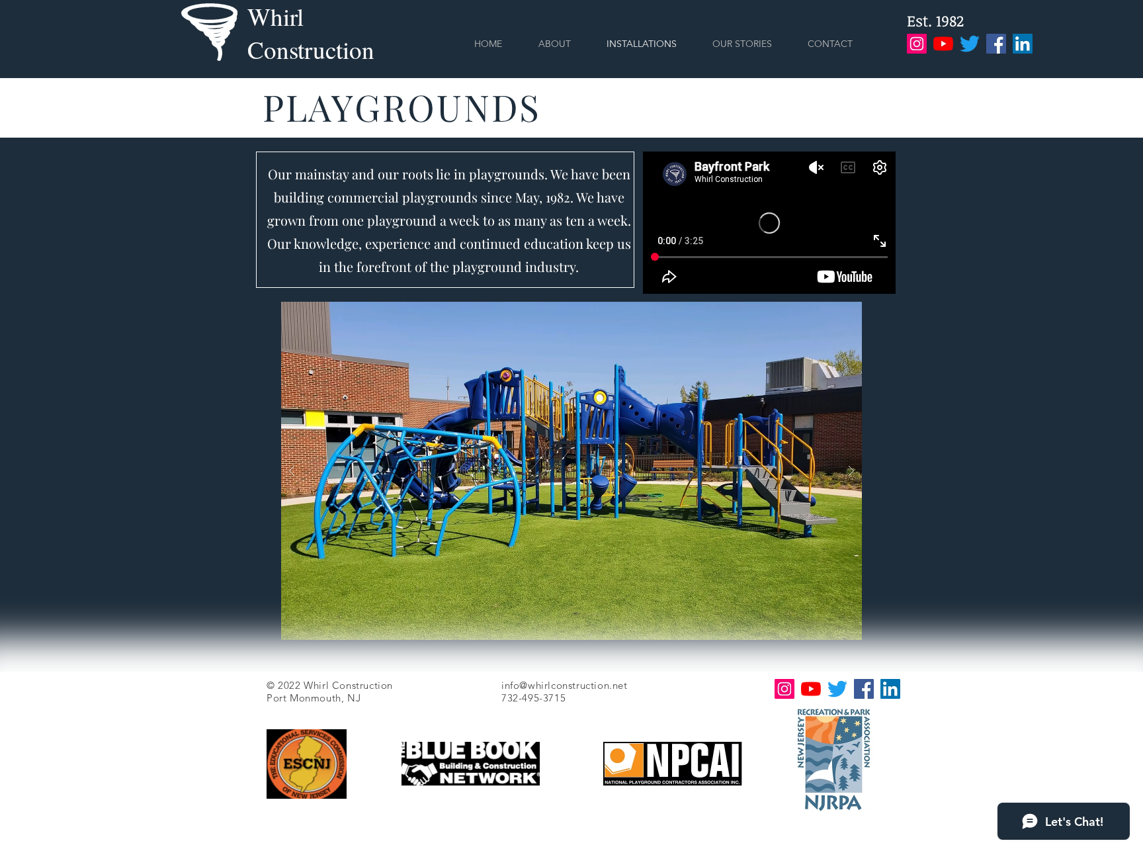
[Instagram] (917, 44)
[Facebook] (996, 44)
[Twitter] (970, 44)
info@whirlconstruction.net (564, 685)
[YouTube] (943, 44)
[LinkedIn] (1023, 44)
